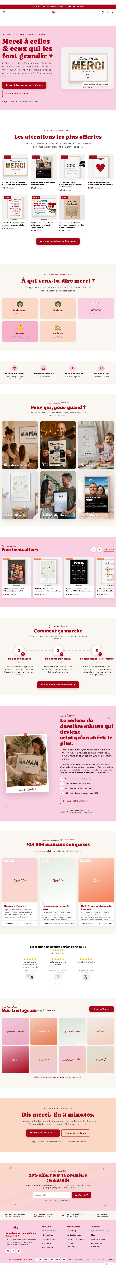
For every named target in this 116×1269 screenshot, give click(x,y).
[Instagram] (7, 1251)
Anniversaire (47, 1247)
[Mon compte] (108, 12)
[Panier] (113, 12)
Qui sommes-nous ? (100, 1231)
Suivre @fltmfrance (103, 1009)
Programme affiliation (96, 1244)
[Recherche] (103, 12)
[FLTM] (53, 12)
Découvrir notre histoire (74, 801)
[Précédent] (93, 549)
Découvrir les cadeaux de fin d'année (24, 85)
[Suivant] (99, 549)
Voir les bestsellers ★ (75, 1133)
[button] (56, 983)
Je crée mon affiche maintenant (57, 684)
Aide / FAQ (71, 1231)
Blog (93, 1235)
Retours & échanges (75, 1239)
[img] (58, 950)
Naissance (46, 1243)
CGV (87, 1259)
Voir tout (108, 549)
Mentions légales (75, 1259)
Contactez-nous (73, 1235)
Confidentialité (98, 1259)
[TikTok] (13, 1251)
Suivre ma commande (71, 1244)
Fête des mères (48, 1239)
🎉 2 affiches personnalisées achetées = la (58, 7)
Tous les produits (49, 1231)
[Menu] (4, 12)
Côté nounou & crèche (17, 93)
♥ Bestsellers (47, 1235)
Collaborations (98, 1239)
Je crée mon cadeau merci (43, 1133)
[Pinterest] (18, 1251)
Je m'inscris (80, 1195)
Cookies (111, 1259)
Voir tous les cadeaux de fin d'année (58, 241)
